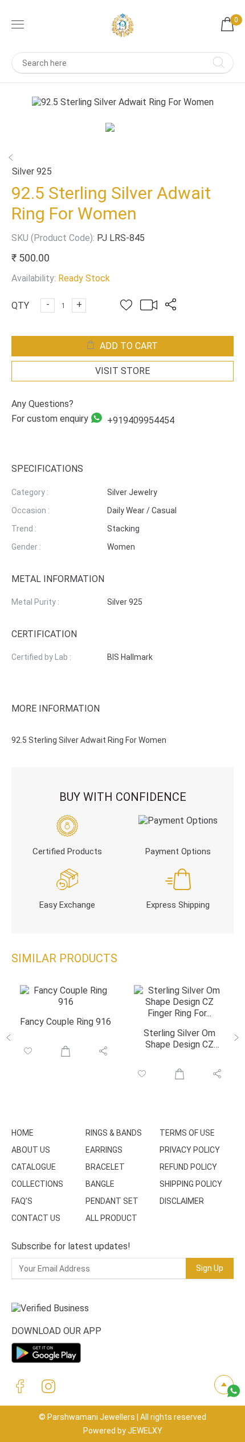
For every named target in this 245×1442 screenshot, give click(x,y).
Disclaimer (182, 1201)
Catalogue (33, 1166)
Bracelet (105, 1166)
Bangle (100, 1183)
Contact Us (35, 1218)
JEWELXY (145, 1430)
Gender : (26, 546)
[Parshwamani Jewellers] (122, 25)
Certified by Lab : (41, 657)
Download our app (56, 1330)
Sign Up (209, 1268)
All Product (111, 1218)
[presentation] (9, 1039)
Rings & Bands (113, 1132)
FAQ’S (21, 1201)
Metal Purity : (35, 601)
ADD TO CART (129, 345)
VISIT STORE (122, 370)
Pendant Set (111, 1201)
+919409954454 (139, 419)
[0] (227, 28)
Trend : (23, 528)
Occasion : (30, 510)
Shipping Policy (191, 1183)
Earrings (103, 1149)
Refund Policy (188, 1166)
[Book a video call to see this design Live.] (145, 307)
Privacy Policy (190, 1149)
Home (22, 1132)
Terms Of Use (187, 1132)
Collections (37, 1183)
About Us (30, 1149)
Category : (29, 492)
